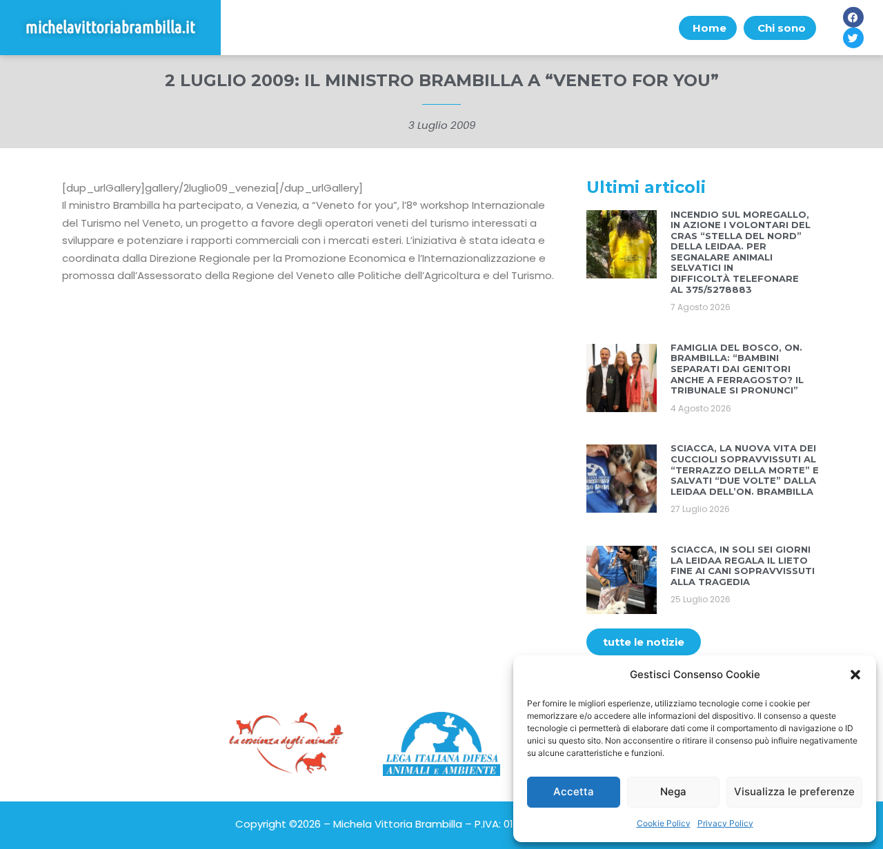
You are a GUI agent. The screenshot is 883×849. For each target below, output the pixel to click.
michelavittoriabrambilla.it (110, 27)
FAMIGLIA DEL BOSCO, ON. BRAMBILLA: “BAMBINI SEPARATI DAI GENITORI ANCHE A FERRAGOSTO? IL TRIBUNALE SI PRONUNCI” (737, 369)
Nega (673, 791)
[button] (855, 675)
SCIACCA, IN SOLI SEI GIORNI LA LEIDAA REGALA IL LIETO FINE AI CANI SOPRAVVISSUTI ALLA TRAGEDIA (743, 565)
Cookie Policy (664, 823)
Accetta (573, 791)
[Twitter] (853, 38)
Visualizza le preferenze (794, 791)
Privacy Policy (725, 823)
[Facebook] (853, 17)
